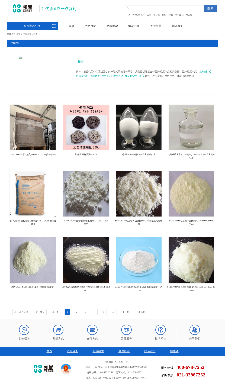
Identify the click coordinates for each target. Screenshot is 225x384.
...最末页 (141, 312)
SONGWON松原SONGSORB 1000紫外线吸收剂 (33, 287)
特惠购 (174, 351)
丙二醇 (189, 15)
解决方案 (134, 25)
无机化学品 (131, 76)
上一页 (55, 312)
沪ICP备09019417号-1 (134, 377)
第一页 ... (40, 312)
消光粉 (141, 15)
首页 (71, 25)
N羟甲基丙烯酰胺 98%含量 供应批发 (139, 154)
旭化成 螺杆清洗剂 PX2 (86, 154)
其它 (141, 76)
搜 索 (210, 8)
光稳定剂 (95, 76)
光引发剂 (179, 15)
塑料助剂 (107, 76)
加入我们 (177, 25)
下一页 (126, 312)
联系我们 (150, 351)
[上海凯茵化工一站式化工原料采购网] (22, 8)
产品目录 (90, 25)
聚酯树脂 (118, 76)
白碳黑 (156, 15)
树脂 (171, 15)
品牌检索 (112, 25)
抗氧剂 (203, 71)
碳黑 (149, 15)
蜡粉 (164, 15)
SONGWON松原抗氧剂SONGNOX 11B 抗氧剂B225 (33, 154)
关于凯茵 (155, 25)
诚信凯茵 (124, 351)
